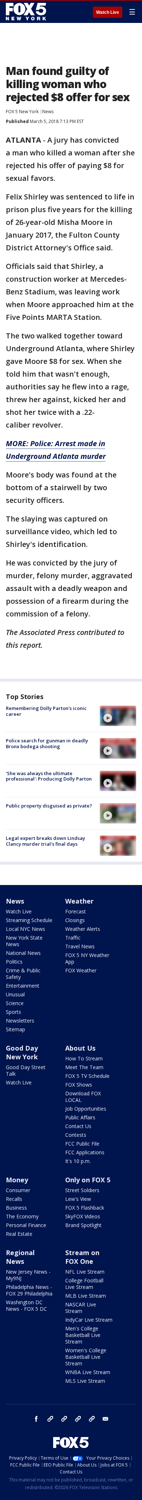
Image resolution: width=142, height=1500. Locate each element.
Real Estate (19, 1233)
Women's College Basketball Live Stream (85, 1357)
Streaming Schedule (29, 920)
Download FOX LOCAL (83, 1096)
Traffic (72, 937)
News (48, 111)
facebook (36, 1419)
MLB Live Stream (85, 1295)
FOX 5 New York (22, 111)
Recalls (14, 1198)
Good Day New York (22, 1052)
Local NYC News (25, 928)
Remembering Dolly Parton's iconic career (46, 711)
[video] (118, 716)
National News (23, 952)
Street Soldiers (82, 1190)
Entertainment (22, 985)
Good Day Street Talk (26, 1070)
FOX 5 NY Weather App (87, 958)
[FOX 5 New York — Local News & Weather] (27, 11)
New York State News (24, 941)
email (105, 1419)
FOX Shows (78, 1084)
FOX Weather (80, 970)
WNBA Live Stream (87, 1372)
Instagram (50, 1419)
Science (15, 1003)
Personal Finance (26, 1225)
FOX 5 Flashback (84, 1207)
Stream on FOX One (82, 1257)
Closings (75, 920)
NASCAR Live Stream (80, 1307)
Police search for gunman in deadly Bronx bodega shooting (47, 743)
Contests (75, 1134)
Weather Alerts (82, 928)
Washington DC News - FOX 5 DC (26, 1305)
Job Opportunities (85, 1108)
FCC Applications (84, 1152)
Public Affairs (80, 1117)
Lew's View (78, 1198)
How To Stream (84, 1058)
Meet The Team (84, 1067)
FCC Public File (82, 1143)
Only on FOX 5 (87, 1179)
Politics (14, 961)
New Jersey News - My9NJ (28, 1275)
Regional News (20, 1257)
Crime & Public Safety (23, 973)
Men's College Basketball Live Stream (82, 1335)
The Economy (22, 1216)
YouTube (78, 1419)
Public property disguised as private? (49, 805)
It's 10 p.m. (78, 1161)
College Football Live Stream (84, 1283)
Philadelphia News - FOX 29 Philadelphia (29, 1290)
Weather (79, 901)
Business (16, 1207)
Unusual (15, 994)
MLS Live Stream (85, 1380)
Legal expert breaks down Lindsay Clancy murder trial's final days (45, 841)
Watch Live (107, 12)
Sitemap (15, 1029)
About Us (80, 1048)
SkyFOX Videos (82, 1216)
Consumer (18, 1190)
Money (17, 1179)
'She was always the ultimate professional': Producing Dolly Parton (49, 776)
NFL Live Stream (84, 1271)
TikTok (64, 1419)
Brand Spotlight (83, 1225)
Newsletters (20, 1020)
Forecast (75, 911)
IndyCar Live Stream (89, 1319)
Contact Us (78, 1126)
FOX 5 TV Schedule (87, 1075)
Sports (13, 1011)
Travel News (80, 946)
